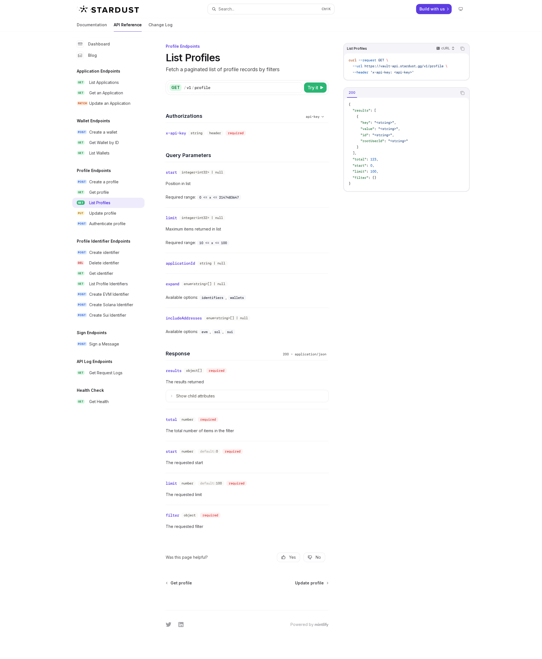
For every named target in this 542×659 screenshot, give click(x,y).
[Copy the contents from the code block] (462, 48)
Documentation (92, 24)
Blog (92, 55)
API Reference (128, 24)
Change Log (160, 24)
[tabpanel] (406, 144)
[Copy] (297, 87)
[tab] (352, 92)
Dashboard (99, 44)
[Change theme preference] (460, 9)
